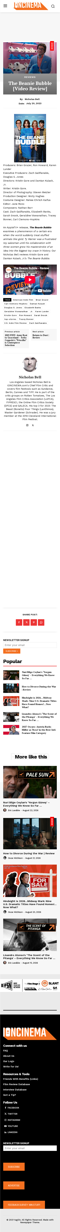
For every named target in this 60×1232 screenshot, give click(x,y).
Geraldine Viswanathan (16, 311)
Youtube (13, 1126)
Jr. (31, 311)
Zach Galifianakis (38, 323)
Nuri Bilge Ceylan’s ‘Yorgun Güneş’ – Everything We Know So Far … (38, 675)
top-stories (10, 319)
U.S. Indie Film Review (15, 323)
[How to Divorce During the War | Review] (11, 688)
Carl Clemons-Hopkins (15, 304)
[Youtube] (5, 1126)
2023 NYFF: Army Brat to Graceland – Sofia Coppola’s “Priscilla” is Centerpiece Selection (16, 340)
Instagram (14, 1120)
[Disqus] (30, 477)
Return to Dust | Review (41, 336)
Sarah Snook (40, 315)
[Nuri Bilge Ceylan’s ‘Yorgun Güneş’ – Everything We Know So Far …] (11, 675)
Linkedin (12, 1132)
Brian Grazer (42, 300)
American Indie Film (23, 300)
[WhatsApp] (41, 622)
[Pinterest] (34, 622)
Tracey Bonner (26, 319)
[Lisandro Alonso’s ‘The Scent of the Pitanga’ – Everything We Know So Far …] (11, 717)
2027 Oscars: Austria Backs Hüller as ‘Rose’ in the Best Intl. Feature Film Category (39, 729)
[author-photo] (5, 810)
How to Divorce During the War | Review (39, 688)
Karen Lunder (42, 311)
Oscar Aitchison (15, 858)
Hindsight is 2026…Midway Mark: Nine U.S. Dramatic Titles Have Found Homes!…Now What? (39, 702)
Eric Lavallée (14, 810)
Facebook (13, 1107)
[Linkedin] (5, 1132)
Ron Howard (25, 315)
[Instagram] (27, 424)
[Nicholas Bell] (30, 364)
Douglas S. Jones (13, 307)
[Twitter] (33, 424)
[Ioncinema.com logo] (31, 6)
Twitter (12, 1114)
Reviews (30, 77)
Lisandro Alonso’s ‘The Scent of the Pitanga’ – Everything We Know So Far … (39, 717)
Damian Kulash (37, 304)
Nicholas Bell (32, 99)
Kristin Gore (10, 315)
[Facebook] (19, 622)
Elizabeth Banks (33, 307)
